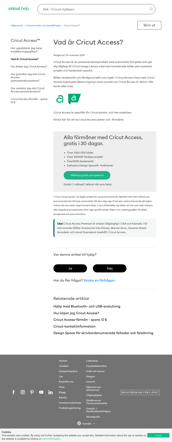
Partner (63, 360)
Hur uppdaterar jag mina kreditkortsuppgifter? (26, 49)
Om (61, 376)
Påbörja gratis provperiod (87, 175)
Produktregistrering (70, 407)
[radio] (70, 268)
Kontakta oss (66, 381)
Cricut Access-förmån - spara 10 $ (29, 100)
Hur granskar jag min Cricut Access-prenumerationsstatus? (28, 77)
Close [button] (158, 435)
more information (51, 438)
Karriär (63, 397)
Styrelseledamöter (96, 365)
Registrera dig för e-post (140, 392)
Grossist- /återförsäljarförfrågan (98, 410)
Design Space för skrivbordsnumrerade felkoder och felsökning (103, 333)
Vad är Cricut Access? (24, 59)
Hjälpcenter (17, 25)
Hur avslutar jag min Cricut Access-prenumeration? (28, 89)
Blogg (62, 392)
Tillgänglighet (94, 395)
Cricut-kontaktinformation (74, 326)
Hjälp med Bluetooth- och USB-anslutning (86, 306)
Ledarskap (92, 360)
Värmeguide (93, 416)
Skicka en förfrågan (99, 280)
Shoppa (90, 376)
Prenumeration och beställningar (43, 25)
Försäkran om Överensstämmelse (96, 402)
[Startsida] (19, 9)
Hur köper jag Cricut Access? (29, 66)
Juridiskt (64, 365)
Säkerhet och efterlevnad (93, 388)
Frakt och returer (95, 371)
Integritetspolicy (68, 371)
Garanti (90, 381)
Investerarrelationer (70, 402)
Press (61, 387)
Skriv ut (149, 25)
